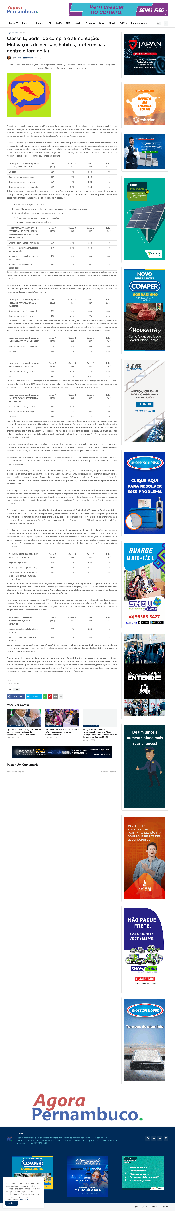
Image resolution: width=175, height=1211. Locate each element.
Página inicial (12, 33)
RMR (68, 23)
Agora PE (13, 23)
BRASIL (23, 33)
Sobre (144, 1207)
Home (136, 1207)
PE (50, 23)
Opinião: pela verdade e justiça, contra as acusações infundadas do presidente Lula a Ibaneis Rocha (24, 732)
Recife (58, 23)
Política (123, 23)
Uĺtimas (39, 23)
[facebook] (147, 1138)
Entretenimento (139, 23)
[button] (159, 23)
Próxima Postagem (108, 771)
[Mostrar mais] (61, 696)
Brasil (102, 23)
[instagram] (166, 1138)
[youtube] (160, 1138)
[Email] (55, 696)
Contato (154, 1207)
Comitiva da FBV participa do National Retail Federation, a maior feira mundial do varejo (62, 732)
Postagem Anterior (16, 771)
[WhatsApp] (45, 696)
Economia (90, 23)
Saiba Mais (24, 1199)
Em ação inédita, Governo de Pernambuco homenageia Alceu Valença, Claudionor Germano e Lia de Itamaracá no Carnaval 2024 (100, 733)
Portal (25, 23)
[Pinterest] (50, 696)
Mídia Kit (164, 1207)
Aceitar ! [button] (11, 1203)
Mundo (112, 23)
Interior (78, 23)
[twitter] (153, 1138)
